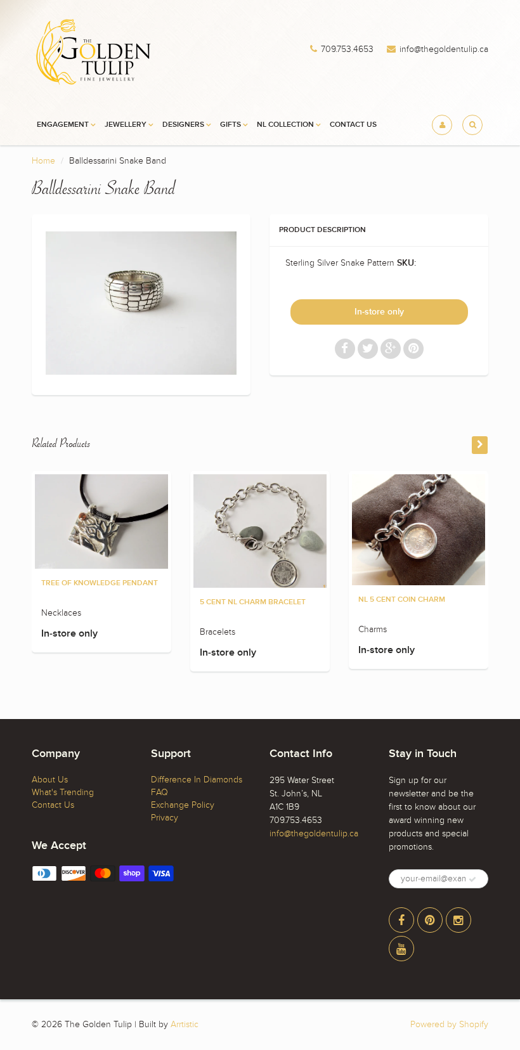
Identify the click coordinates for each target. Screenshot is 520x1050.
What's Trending (63, 792)
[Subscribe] (472, 879)
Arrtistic (184, 1024)
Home (43, 160)
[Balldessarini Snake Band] (141, 303)
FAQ (159, 792)
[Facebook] (401, 920)
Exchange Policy (182, 805)
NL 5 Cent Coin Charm (401, 600)
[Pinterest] (430, 920)
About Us (50, 779)
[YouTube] (401, 948)
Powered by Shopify (449, 1024)
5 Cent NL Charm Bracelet (253, 602)
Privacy (164, 817)
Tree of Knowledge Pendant (99, 583)
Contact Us (353, 125)
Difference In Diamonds (196, 779)
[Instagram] (458, 920)
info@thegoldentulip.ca (444, 49)
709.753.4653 (347, 49)
